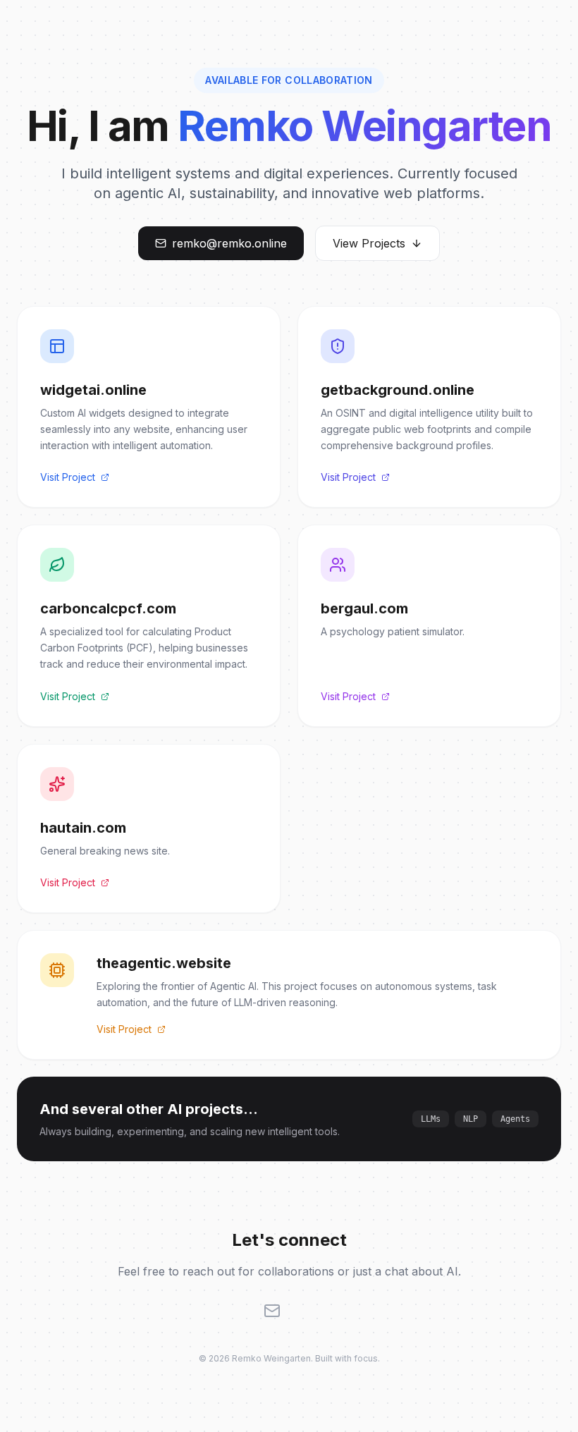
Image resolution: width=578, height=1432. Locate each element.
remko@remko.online (229, 243)
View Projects (369, 243)
